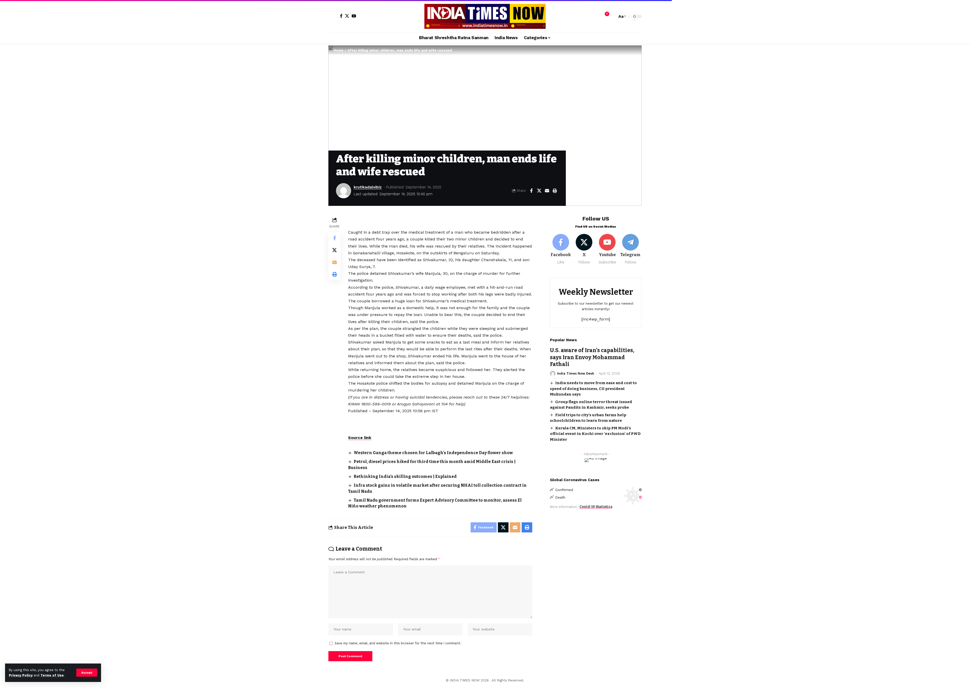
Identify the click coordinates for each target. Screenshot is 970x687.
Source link (359, 437)
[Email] (546, 191)
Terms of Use (52, 675)
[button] (86, 673)
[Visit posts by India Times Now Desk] (552, 373)
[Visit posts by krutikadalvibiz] (343, 190)
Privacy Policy (21, 675)
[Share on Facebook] (531, 191)
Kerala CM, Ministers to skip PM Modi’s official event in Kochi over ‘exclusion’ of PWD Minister (595, 434)
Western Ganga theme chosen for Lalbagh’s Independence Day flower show (433, 452)
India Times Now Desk (575, 373)
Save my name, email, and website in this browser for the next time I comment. (398, 643)
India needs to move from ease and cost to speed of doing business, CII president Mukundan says (593, 389)
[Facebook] (341, 16)
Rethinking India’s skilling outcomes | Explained (405, 476)
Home (338, 50)
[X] (347, 16)
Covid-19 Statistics (595, 507)
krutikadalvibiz (368, 187)
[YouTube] (353, 16)
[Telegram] (631, 249)
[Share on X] (539, 191)
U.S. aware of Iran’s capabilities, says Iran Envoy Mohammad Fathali (592, 357)
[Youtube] (607, 249)
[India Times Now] (485, 16)
